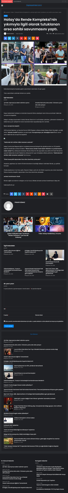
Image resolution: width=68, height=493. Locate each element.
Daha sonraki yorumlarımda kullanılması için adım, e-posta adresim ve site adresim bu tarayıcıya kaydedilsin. (34, 321)
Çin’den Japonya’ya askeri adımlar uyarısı (16, 103)
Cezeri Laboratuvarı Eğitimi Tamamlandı (12, 251)
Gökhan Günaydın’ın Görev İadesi (24, 418)
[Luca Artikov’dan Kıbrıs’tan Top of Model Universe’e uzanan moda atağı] (8, 352)
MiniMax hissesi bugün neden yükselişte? (16, 413)
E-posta (6, 315)
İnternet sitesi (39, 315)
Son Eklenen (34, 334)
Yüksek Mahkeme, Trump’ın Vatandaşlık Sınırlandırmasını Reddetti (13, 270)
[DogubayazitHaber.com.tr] (34, 5)
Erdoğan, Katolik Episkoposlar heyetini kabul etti (34, 251)
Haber (12, 12)
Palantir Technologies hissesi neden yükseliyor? (18, 385)
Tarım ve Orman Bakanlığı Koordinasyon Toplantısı (19, 430)
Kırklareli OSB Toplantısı (11, 425)
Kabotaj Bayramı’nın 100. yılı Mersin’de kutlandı (28, 366)
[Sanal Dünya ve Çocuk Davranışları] (55, 255)
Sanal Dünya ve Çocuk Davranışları (52, 262)
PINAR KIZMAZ (10, 33)
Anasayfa (7, 12)
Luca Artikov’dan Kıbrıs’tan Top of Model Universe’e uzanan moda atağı (32, 1)
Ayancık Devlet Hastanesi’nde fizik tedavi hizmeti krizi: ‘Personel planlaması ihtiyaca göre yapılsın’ (34, 271)
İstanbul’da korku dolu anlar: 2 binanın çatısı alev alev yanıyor (22, 345)
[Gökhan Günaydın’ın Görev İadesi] (8, 420)
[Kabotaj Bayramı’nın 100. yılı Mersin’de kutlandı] (8, 368)
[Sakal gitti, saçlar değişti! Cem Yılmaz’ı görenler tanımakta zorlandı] (8, 401)
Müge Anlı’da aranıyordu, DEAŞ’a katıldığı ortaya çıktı (20, 434)
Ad (5, 308)
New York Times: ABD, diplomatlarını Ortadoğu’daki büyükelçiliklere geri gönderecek (55, 271)
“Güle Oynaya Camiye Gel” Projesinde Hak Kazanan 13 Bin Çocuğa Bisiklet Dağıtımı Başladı (31, 446)
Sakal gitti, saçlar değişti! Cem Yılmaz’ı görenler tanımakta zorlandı (34, 398)
